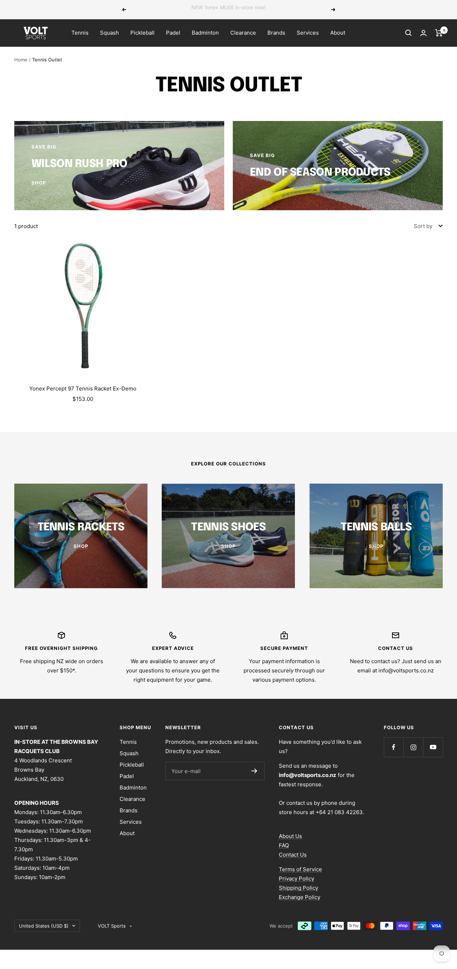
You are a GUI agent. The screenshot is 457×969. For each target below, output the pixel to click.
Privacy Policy (296, 878)
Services (308, 32)
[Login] (423, 33)
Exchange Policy (299, 897)
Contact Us (293, 854)
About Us (290, 836)
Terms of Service (300, 869)
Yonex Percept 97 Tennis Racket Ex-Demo (82, 388)
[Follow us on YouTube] (433, 747)
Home (20, 59)
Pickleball (142, 32)
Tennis (80, 32)
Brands (276, 32)
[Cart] (439, 32)
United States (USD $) (44, 926)
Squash (109, 32)
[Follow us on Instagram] (413, 747)
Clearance (243, 32)
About (337, 32)
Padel (173, 32)
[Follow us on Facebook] (393, 747)
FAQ (284, 845)
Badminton (205, 32)
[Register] (254, 770)
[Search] (408, 33)
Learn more (278, 9)
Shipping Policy (298, 887)
